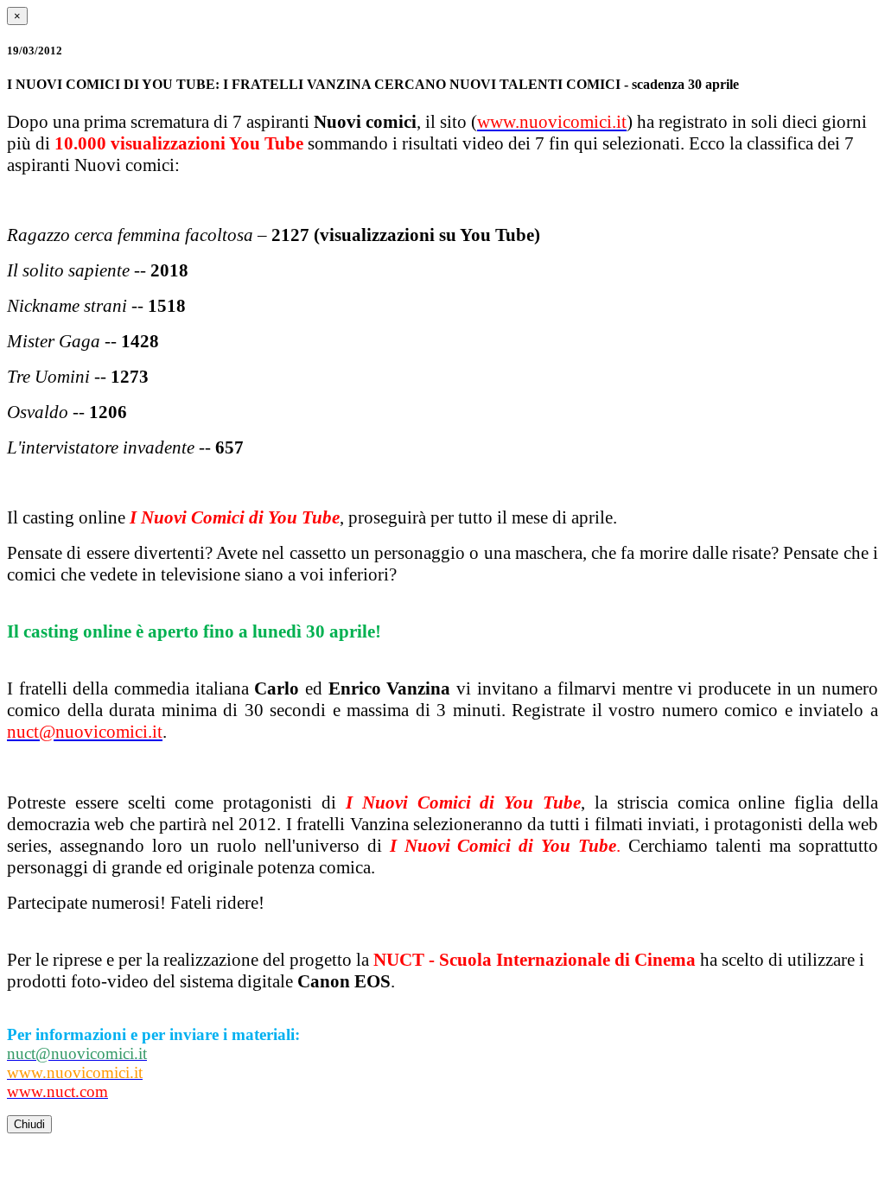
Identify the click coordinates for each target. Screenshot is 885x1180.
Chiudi (29, 1124)
